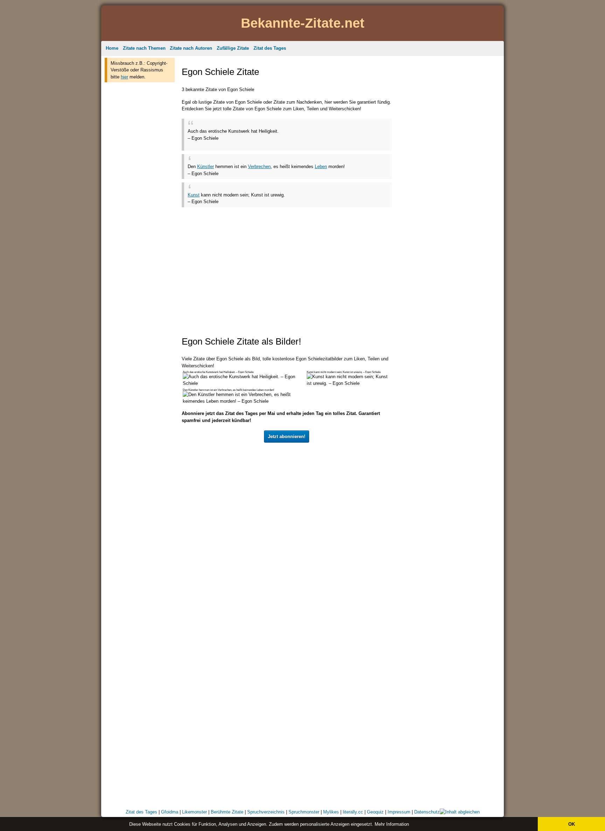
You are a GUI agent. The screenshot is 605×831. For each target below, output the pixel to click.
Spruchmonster (303, 812)
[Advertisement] (140, 192)
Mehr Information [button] (392, 824)
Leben (321, 166)
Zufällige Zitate (233, 48)
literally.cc (353, 812)
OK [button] (571, 824)
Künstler (205, 166)
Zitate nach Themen (144, 48)
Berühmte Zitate (227, 812)
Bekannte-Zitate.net (302, 22)
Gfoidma (169, 812)
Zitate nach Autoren (191, 48)
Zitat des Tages (269, 48)
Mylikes (331, 812)
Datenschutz (427, 812)
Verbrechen (259, 166)
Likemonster (194, 812)
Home (112, 48)
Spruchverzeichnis (266, 812)
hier (124, 76)
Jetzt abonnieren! (286, 436)
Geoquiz (375, 812)
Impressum (399, 812)
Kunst (194, 195)
